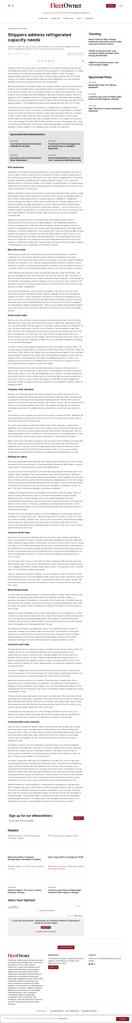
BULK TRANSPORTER (72, 1011)
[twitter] (46, 61)
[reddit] (49, 61)
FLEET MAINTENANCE (56, 1011)
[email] (53, 61)
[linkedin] (42, 61)
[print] (83, 61)
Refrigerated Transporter (17, 28)
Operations (43, 18)
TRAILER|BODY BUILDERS (89, 1011)
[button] (9, 5)
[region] (46, 911)
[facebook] (39, 61)
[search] (12, 5)
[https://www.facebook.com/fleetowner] (89, 964)
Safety (79, 18)
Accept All (122, 1019)
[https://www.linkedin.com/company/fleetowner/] (92, 964)
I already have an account (46, 931)
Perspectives (68, 18)
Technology (55, 18)
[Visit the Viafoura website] (79, 916)
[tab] (13, 906)
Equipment (89, 18)
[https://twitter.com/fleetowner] (95, 964)
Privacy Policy (63, 1018)
